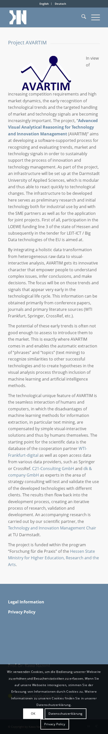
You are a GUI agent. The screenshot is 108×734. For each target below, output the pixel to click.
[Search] (81, 17)
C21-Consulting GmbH (53, 468)
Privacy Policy (54, 724)
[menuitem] (44, 4)
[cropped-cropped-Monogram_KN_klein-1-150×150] (44, 17)
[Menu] (93, 17)
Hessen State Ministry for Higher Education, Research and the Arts (53, 557)
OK (33, 713)
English (44, 4)
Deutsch (60, 4)
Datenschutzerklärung (65, 713)
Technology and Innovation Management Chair (52, 528)
